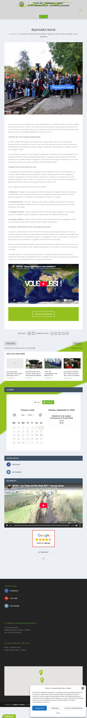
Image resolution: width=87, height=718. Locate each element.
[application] (43, 505)
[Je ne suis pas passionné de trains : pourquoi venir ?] (14, 363)
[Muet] (76, 525)
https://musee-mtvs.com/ (65, 244)
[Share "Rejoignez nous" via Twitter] (33, 333)
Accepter (40, 708)
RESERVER (43, 16)
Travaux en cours (53, 34)
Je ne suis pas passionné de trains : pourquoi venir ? (14, 373)
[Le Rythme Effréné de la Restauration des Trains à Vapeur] (72, 363)
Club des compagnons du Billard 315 (51, 373)
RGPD (58, 713)
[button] (83, 688)
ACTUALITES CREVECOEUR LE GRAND (33, 34)
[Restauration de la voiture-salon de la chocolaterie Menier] (34, 363)
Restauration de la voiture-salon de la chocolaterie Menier (33, 373)
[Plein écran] (80, 525)
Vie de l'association (66, 34)
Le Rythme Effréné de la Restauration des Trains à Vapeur (72, 373)
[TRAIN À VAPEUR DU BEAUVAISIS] (43, 559)
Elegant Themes (19, 705)
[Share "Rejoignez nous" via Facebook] (29, 333)
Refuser (55, 708)
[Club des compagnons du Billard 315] (53, 363)
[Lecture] (7, 525)
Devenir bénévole (43, 314)
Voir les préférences (74, 708)
